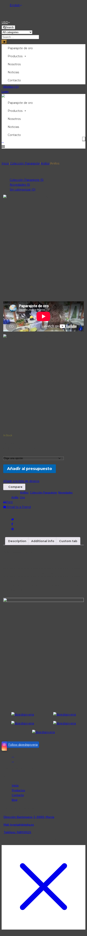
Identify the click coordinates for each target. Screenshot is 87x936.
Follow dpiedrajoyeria (23, 744)
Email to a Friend (18, 507)
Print (9, 502)
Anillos (45, 163)
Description (17, 541)
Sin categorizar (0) (22, 189)
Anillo (14, 497)
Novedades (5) (20, 185)
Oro (22, 497)
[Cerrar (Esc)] (82, 4)
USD (5, 22)
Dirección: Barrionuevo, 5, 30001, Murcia (29, 817)
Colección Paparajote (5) (27, 180)
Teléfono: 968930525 (17, 832)
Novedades (65, 492)
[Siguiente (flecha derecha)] (80, 468)
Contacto (14, 80)
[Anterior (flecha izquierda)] (7, 468)
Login (5, 91)
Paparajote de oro (20, 48)
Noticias (13, 72)
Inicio (5, 163)
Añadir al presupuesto (29, 468)
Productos (15, 56)
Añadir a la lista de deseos (21, 481)
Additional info (42, 541)
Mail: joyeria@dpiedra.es (19, 824)
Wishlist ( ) (11, 86)
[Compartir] (73, 4)
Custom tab (68, 541)
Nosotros (14, 64)
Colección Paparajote (25, 163)
